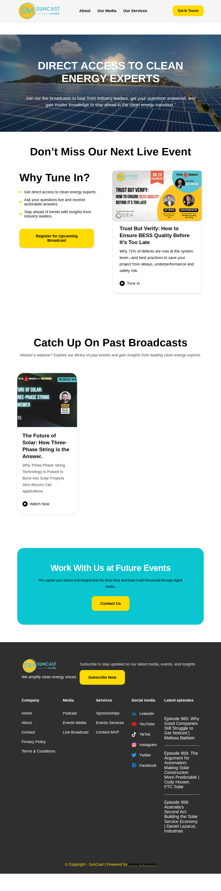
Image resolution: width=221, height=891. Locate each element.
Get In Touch (188, 11)
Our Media (106, 11)
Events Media (74, 723)
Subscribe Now (102, 677)
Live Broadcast (75, 732)
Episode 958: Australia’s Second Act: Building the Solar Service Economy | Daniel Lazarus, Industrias (181, 816)
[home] (39, 11)
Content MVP (107, 732)
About (84, 11)
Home (27, 713)
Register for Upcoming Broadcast (57, 238)
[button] (106, 11)
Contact (28, 732)
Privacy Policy (34, 742)
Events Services (110, 723)
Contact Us (110, 603)
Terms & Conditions (38, 751)
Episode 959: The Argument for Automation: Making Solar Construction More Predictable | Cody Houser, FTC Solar (181, 770)
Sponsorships (108, 713)
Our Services (135, 11)
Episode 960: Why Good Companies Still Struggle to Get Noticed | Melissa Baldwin (181, 728)
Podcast (70, 713)
